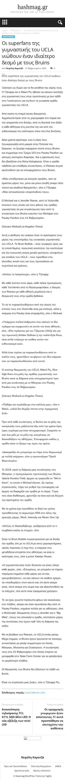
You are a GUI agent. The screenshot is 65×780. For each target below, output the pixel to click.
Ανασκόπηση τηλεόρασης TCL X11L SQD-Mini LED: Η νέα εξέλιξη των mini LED (16, 717)
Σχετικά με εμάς (21, 770)
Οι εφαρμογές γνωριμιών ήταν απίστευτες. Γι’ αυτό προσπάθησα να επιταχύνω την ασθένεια (49, 719)
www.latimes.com (35, 692)
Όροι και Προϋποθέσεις (15, 766)
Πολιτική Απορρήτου (41, 766)
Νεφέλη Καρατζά (14, 68)
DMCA (58, 766)
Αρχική (4, 30)
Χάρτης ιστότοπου (42, 770)
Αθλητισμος (16, 30)
